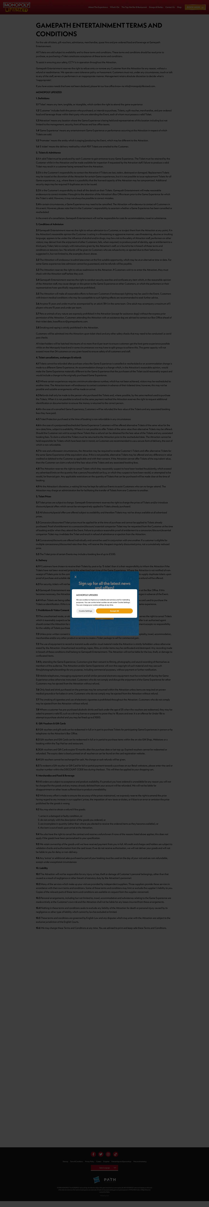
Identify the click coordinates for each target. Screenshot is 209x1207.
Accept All (114, 611)
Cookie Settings (85, 611)
